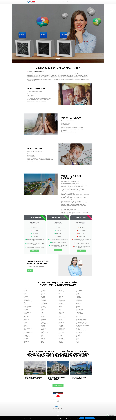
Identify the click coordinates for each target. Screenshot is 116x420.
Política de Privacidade (89, 418)
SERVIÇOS (51, 1)
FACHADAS (73, 1)
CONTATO (78, 1)
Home (28, 71)
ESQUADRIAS (57, 1)
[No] (114, 418)
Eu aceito (81, 418)
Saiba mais (34, 250)
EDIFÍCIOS (67, 1)
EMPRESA (45, 1)
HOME (40, 1)
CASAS (63, 1)
